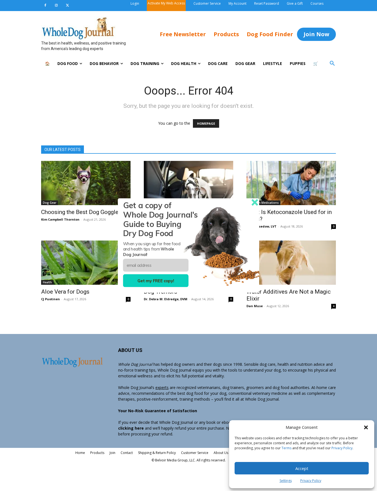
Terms (286, 448)
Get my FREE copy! (155, 280)
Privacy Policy (341, 448)
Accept (301, 468)
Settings (286, 480)
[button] (366, 427)
